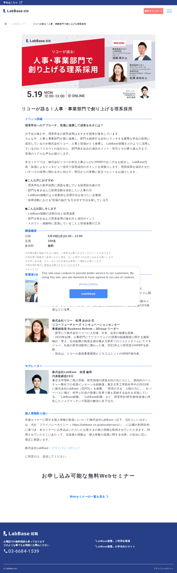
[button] (88, 283)
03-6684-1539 (23, 551)
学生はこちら (10, 2)
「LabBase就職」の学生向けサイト (114, 546)
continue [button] (88, 293)
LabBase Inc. (12, 568)
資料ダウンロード (153, 11)
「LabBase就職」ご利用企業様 (112, 541)
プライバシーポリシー (66, 448)
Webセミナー (20, 24)
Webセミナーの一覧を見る (87, 496)
